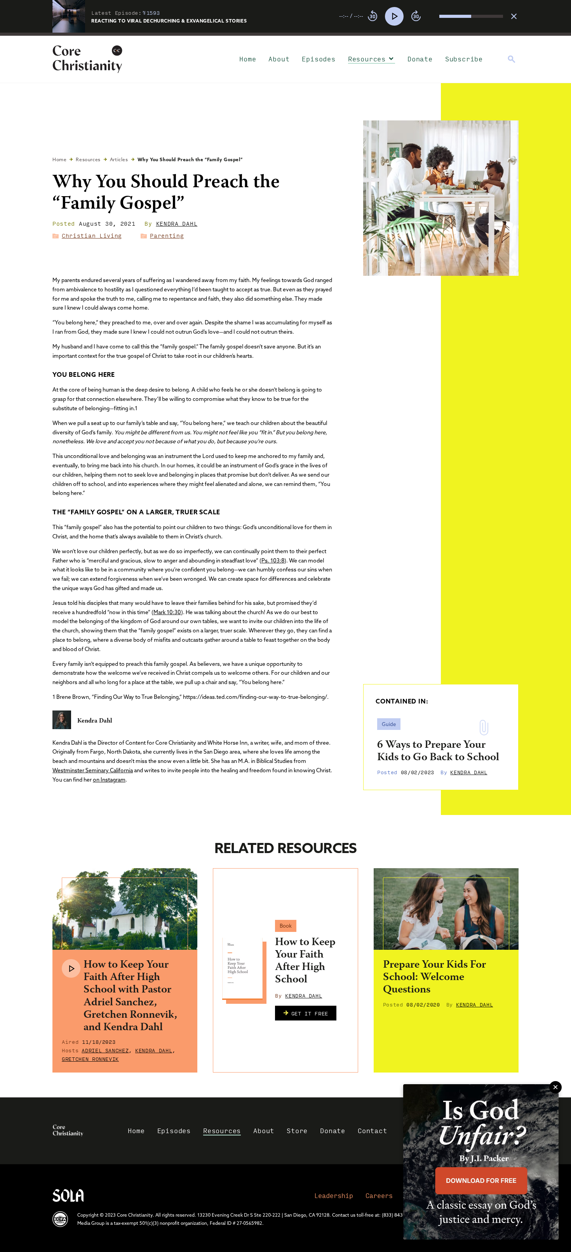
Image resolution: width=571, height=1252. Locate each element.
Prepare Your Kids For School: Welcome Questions (434, 978)
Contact (372, 1130)
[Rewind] (372, 16)
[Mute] (433, 16)
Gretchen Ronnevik (90, 1058)
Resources (367, 59)
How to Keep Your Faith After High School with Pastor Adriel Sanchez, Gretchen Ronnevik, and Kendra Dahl (130, 996)
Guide (389, 724)
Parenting (167, 235)
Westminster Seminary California (92, 770)
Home (247, 59)
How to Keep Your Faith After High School (305, 961)
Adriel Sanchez (105, 1050)
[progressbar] (285, 34)
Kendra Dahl (177, 223)
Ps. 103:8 (272, 560)
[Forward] (416, 16)
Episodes (318, 59)
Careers (379, 1195)
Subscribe (464, 59)
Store (297, 1130)
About (278, 59)
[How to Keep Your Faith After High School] (242, 969)
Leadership (333, 1195)
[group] (421, 16)
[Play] (394, 16)
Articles (119, 159)
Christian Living (92, 235)
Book (286, 926)
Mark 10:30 (167, 612)
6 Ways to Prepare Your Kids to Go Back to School (438, 751)
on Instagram (109, 779)
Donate (420, 59)
